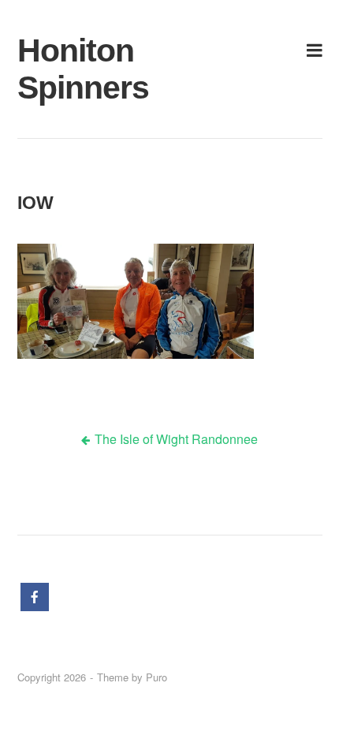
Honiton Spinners (67, 69)
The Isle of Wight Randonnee (176, 439)
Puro (156, 677)
